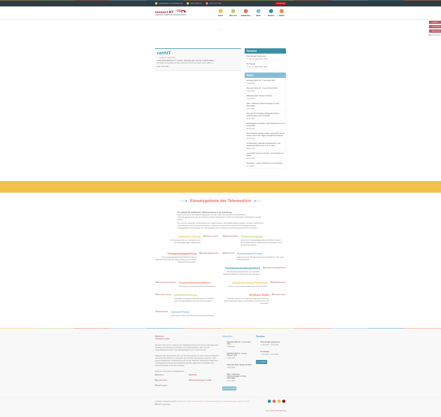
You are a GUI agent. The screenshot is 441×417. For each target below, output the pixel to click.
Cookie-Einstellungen (229, 401)
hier (167, 66)
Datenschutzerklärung (213, 401)
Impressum (182, 401)
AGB (188, 401)
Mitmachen (280, 3)
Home (215, 29)
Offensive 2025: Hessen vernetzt (259, 96)
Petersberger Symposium (256, 56)
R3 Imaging (250, 64)
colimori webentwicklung (278, 410)
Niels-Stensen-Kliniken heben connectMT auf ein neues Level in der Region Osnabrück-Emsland (265, 134)
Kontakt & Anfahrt (198, 401)
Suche (247, 401)
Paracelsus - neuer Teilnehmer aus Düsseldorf (264, 163)
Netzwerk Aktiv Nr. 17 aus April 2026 (260, 80)
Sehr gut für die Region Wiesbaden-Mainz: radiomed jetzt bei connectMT (262, 114)
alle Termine (261, 362)
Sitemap (241, 401)
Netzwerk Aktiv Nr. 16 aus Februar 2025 (261, 88)
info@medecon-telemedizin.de (171, 3)
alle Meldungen (229, 388)
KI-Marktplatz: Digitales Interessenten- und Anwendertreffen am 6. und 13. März (263, 144)
